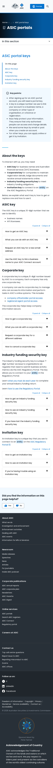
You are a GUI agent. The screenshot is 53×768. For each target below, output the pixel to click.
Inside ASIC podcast (10, 572)
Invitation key (11, 83)
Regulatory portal (9, 624)
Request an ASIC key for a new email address (22, 249)
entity (42, 187)
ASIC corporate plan (10, 589)
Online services (9, 609)
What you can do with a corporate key (23, 327)
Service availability (21, 704)
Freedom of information (12, 701)
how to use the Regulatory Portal (24, 388)
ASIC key (8, 72)
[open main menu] (3, 6)
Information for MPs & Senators (15, 540)
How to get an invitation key (18, 454)
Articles (5, 564)
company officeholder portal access (25, 298)
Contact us (7, 648)
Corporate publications (14, 581)
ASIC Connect (8, 621)
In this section (10, 41)
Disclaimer (6, 704)
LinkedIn (10, 686)
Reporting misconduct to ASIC (15, 659)
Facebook (11, 691)
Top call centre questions (13, 652)
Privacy (38, 701)
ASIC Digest (7, 600)
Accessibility (7, 707)
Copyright (29, 701)
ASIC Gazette (7, 596)
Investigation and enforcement (15, 526)
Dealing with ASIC (9, 533)
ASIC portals (7, 613)
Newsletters (7, 592)
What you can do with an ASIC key (21, 239)
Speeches (6, 557)
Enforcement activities (12, 529)
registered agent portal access (22, 301)
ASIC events (7, 536)
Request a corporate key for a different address (19, 337)
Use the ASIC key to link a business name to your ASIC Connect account (23, 261)
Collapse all (46, 226)
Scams (5, 663)
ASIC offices (7, 666)
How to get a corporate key (18, 319)
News (4, 561)
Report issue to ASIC (10, 656)
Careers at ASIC (10, 632)
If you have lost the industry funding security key (22, 423)
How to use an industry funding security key (20, 411)
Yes (9, 505)
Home (5, 22)
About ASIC (7, 518)
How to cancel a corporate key (20, 346)
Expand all (36, 226)
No (21, 505)
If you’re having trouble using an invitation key (20, 473)
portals (39, 6)
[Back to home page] (17, 6)
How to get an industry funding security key (20, 400)
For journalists (8, 568)
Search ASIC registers (11, 617)
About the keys (11, 69)
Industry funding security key (17, 79)
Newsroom (7, 549)
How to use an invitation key (18, 463)
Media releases (8, 554)
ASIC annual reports (10, 585)
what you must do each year (22, 380)
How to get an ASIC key (16, 231)
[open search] (47, 6)
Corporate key (11, 76)
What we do (7, 522)
